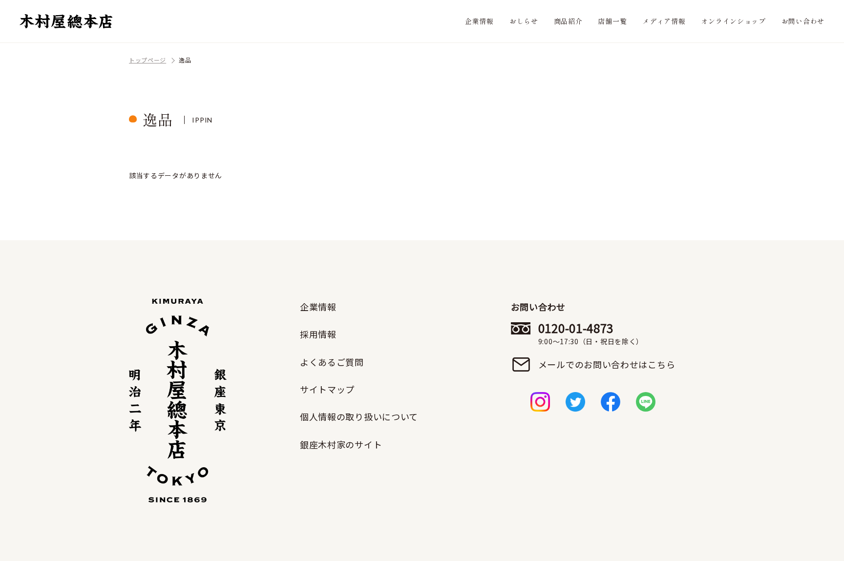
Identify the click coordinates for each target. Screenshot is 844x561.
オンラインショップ (733, 21)
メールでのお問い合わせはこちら (606, 364)
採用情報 (318, 334)
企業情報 (479, 21)
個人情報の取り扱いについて (359, 416)
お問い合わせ (802, 21)
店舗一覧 (612, 21)
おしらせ (523, 21)
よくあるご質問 (332, 361)
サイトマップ (327, 389)
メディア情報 (663, 21)
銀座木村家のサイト (341, 444)
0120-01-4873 (590, 333)
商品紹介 (568, 21)
